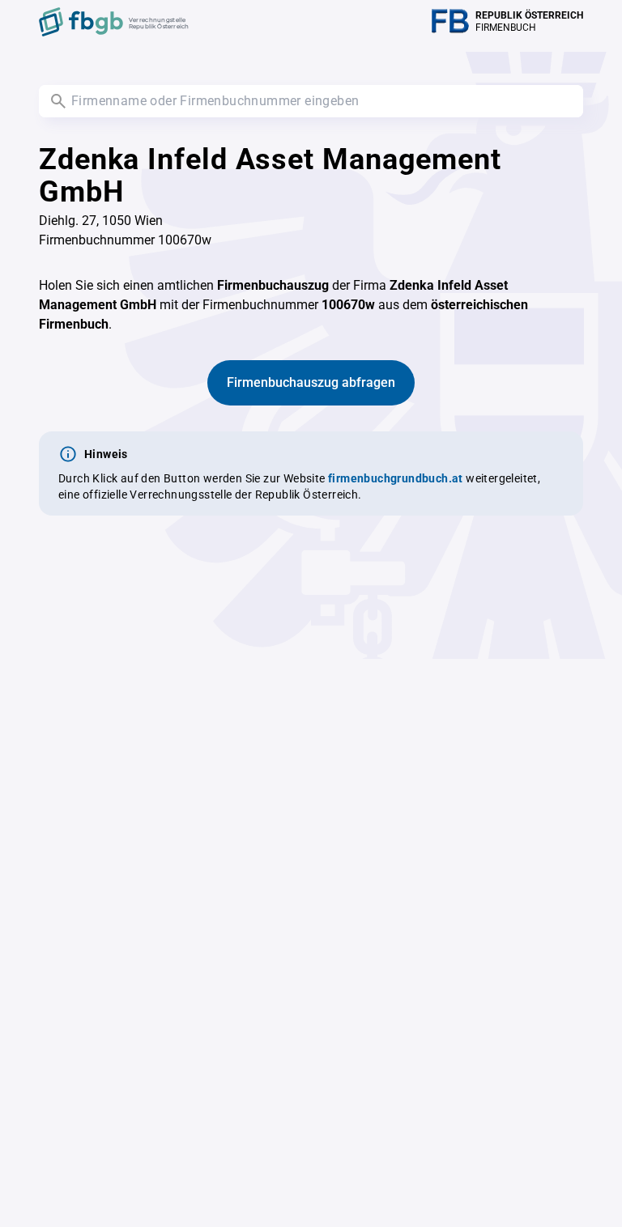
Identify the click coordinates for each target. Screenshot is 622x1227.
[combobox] (311, 101)
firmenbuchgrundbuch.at (395, 478)
